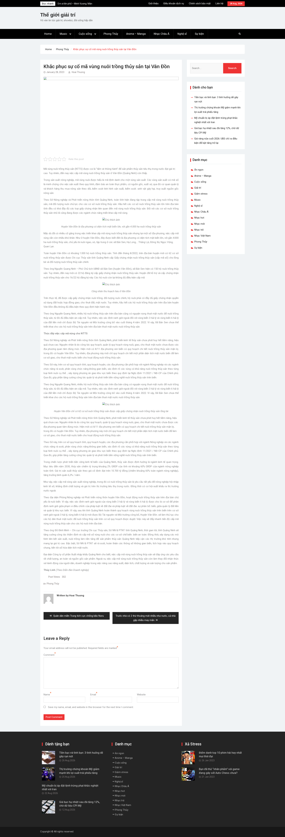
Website (141, 694)
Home (48, 33)
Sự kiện (199, 33)
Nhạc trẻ (199, 229)
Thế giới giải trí (57, 15)
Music (63, 33)
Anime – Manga (136, 33)
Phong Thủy (111, 33)
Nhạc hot (199, 217)
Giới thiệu (153, 3)
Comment (49, 654)
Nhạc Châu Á (161, 33)
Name (47, 694)
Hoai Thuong (78, 72)
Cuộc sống (85, 33)
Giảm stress (200, 193)
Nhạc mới (199, 223)
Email (93, 694)
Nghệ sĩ (182, 33)
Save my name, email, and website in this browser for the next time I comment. (91, 707)
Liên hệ (219, 3)
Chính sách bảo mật (200, 3)
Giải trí (197, 187)
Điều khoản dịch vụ (173, 3)
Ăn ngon (198, 169)
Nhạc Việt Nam (202, 235)
